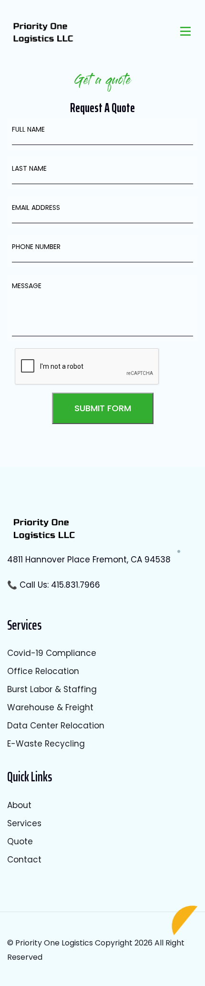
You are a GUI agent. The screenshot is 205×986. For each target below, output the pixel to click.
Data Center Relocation (55, 725)
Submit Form (102, 408)
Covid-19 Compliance (51, 653)
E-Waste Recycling (46, 743)
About (19, 805)
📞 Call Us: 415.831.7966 (53, 585)
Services (24, 823)
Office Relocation (43, 671)
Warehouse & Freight (50, 707)
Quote (20, 841)
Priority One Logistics (54, 942)
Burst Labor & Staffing (52, 689)
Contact (24, 859)
